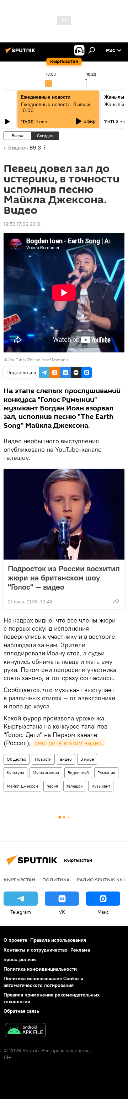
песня (52, 786)
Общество (16, 759)
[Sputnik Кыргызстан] (21, 53)
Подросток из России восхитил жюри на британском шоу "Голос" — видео (64, 577)
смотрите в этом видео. (68, 743)
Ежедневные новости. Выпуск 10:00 (55, 107)
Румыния (106, 772)
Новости (43, 759)
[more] (116, 601)
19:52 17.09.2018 (22, 224)
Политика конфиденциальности (40, 969)
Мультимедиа (46, 772)
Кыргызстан (19, 879)
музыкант (100, 786)
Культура (15, 772)
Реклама (80, 950)
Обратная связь (21, 1011)
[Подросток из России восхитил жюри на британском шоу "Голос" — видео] (64, 514)
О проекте (15, 940)
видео (66, 759)
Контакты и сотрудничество (36, 950)
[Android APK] (25, 1031)
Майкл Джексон (22, 786)
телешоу (74, 786)
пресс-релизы (20, 959)
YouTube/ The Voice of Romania (38, 359)
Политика (56, 879)
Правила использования (58, 940)
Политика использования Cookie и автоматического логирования (43, 981)
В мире (87, 759)
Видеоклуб (78, 772)
